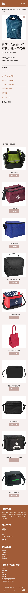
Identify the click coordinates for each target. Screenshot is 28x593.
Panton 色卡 (5, 556)
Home (4, 9)
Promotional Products (7, 580)
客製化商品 (4, 576)
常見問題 (4, 554)
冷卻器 (11, 60)
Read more (14, 175)
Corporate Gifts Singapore (8, 578)
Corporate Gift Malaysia (8, 582)
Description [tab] (4, 72)
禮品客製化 (4, 570)
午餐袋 (16, 60)
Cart (21, 589)
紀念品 (3, 569)
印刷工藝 (4, 552)
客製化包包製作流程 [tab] (7, 88)
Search (14, 590)
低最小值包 (6, 60)
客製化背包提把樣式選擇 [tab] (8, 76)
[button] (24, 17)
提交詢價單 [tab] (4, 67)
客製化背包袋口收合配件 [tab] (8, 84)
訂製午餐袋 (9, 9)
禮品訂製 (4, 574)
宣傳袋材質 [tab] (4, 93)
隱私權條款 (4, 558)
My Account (4, 590)
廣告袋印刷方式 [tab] (6, 97)
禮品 (3, 572)
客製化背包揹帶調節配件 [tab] (8, 80)
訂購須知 (4, 550)
